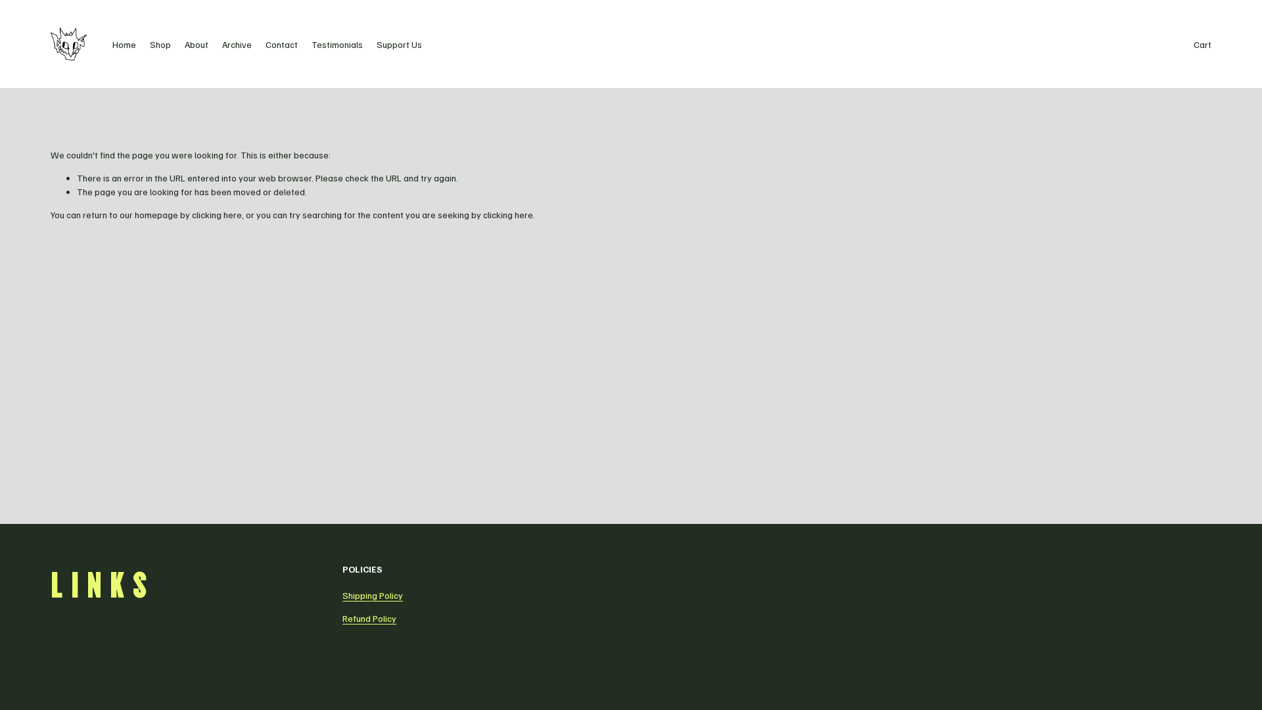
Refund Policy (369, 618)
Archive (237, 44)
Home (124, 44)
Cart (1202, 44)
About (196, 44)
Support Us (399, 44)
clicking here (217, 214)
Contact (282, 44)
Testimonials (337, 44)
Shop (160, 44)
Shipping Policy (372, 595)
